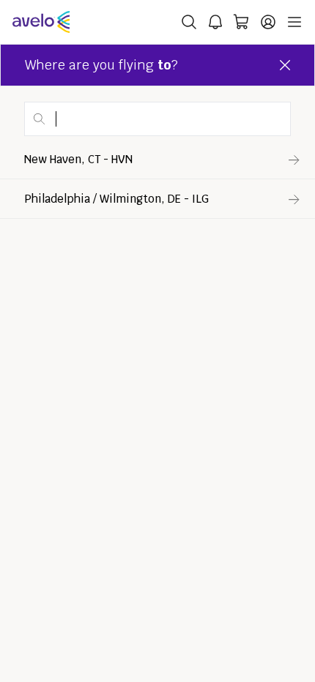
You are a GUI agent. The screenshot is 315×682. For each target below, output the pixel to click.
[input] (157, 119)
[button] (226, 122)
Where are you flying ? (101, 64)
